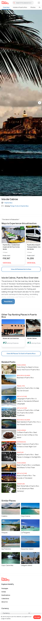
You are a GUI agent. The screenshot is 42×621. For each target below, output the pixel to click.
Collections (5, 598)
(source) (26, 193)
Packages (4, 588)
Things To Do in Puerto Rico (19, 206)
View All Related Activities (21, 269)
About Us (4, 602)
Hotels (3, 592)
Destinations (5, 595)
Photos (33, 7)
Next (40, 103)
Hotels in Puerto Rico (20, 7)
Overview (6, 7)
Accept (37, 617)
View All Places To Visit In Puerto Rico (21, 353)
